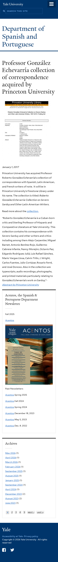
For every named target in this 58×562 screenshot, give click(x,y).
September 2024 (14, 485)
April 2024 (10, 489)
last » (40, 512)
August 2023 (11, 498)
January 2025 (12, 480)
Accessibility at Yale (12, 536)
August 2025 (11, 475)
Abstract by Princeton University (20, 284)
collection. (33, 211)
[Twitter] (12, 550)
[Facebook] (4, 550)
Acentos (9, 320)
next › (31, 512)
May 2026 (10, 453)
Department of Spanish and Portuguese (23, 36)
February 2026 (12, 466)
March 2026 (11, 462)
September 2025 (13, 471)
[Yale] (6, 530)
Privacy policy (31, 536)
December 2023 (13, 494)
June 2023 (10, 503)
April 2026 (10, 457)
